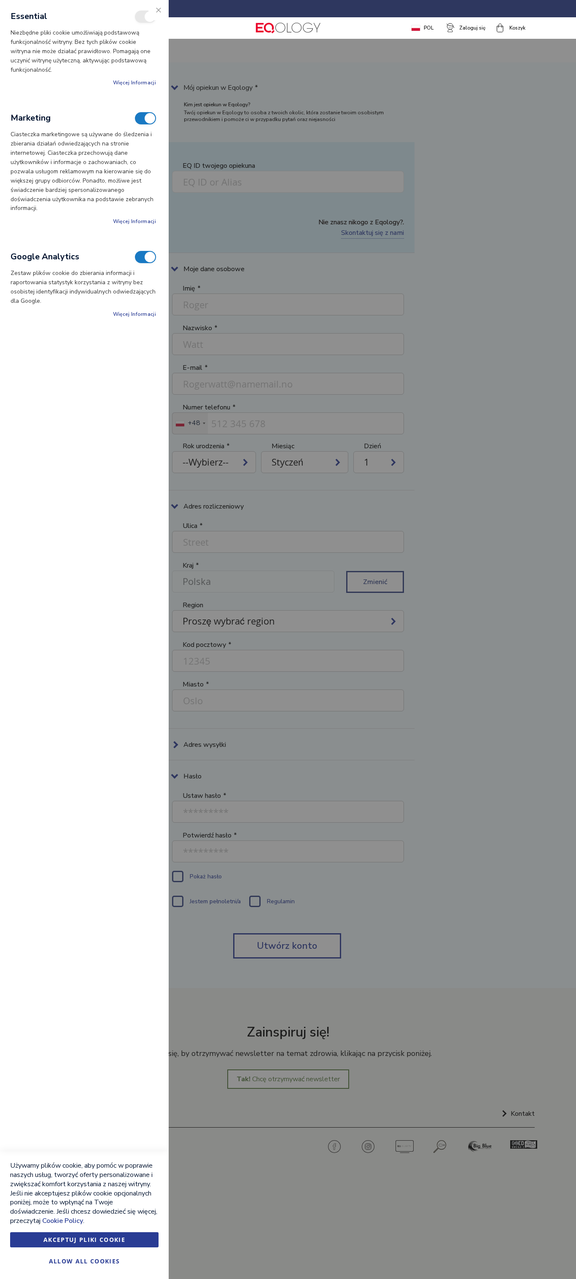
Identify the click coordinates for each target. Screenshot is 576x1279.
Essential (145, 17)
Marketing (145, 118)
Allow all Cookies (84, 1261)
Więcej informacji (134, 82)
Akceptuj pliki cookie (84, 1240)
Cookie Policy (62, 1220)
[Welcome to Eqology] (288, 28)
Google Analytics (145, 257)
